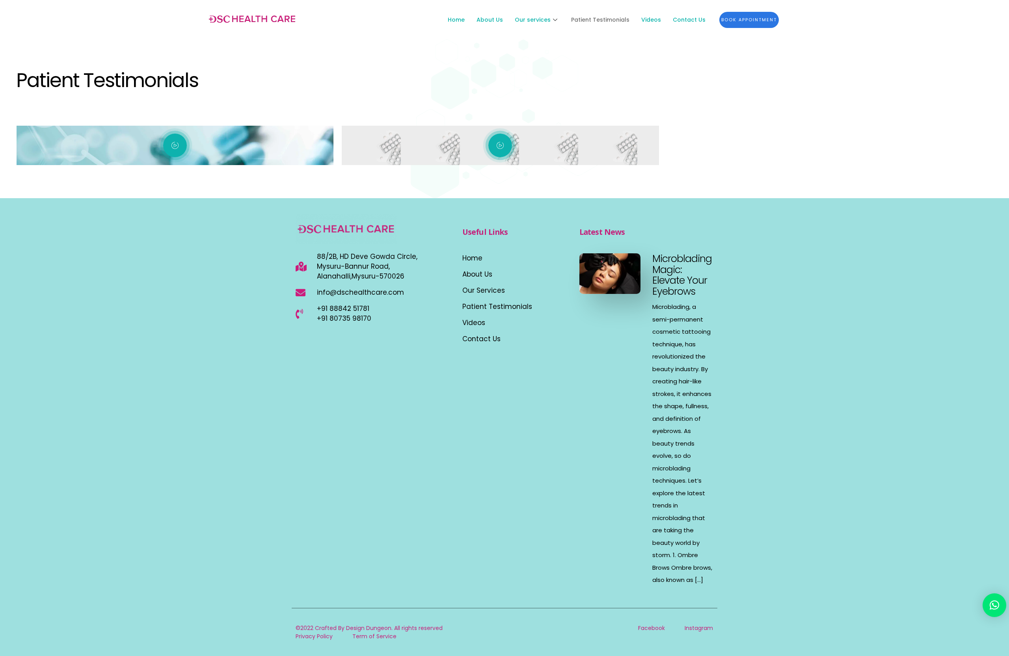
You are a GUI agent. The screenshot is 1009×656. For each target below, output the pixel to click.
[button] (994, 605)
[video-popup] (175, 145)
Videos (651, 20)
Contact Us (689, 20)
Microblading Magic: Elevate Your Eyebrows (682, 275)
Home (456, 20)
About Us (490, 20)
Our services (533, 20)
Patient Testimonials (600, 20)
